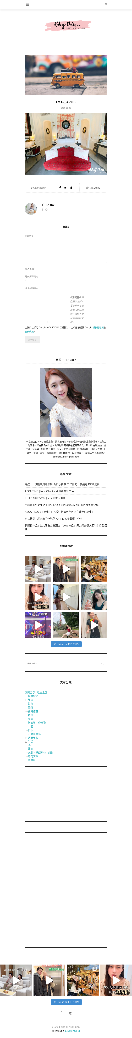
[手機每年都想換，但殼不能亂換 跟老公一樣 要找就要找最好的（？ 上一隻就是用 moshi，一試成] (94, 597)
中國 (30, 726)
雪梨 (30, 707)
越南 (30, 703)
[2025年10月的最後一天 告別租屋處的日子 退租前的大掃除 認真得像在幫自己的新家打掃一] (66, 597)
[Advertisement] (50, 794)
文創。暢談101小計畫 (40, 752)
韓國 (30, 715)
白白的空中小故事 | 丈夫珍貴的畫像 (45, 498)
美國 (30, 699)
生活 (30, 741)
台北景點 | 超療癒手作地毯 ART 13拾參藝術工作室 (53, 518)
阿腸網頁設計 (72, 1031)
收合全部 (42, 692)
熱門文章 (33, 756)
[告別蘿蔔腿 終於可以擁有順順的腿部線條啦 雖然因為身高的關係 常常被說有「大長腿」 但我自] (66, 625)
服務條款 (29, 331)
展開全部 (30, 692)
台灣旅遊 (33, 711)
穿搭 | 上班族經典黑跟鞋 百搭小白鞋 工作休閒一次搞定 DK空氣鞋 (62, 484)
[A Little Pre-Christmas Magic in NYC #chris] (94, 569)
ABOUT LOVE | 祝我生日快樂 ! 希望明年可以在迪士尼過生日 (59, 511)
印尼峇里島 (34, 734)
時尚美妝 (33, 737)
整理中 (32, 760)
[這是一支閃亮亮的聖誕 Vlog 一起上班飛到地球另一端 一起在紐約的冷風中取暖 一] (66, 569)
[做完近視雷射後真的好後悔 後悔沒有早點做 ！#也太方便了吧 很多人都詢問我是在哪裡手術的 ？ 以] (38, 597)
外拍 (30, 748)
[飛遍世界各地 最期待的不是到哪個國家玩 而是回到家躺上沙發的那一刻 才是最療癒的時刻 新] (38, 569)
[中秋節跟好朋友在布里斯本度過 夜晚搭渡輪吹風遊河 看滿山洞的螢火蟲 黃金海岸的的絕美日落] (94, 625)
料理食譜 (33, 696)
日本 (30, 730)
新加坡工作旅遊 (37, 722)
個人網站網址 (31, 288)
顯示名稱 (30, 269)
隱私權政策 (98, 327)
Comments (38, 187)
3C (29, 744)
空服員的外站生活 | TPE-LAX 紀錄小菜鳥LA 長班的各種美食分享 (61, 504)
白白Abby (95, 188)
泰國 (30, 718)
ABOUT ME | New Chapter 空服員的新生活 (49, 491)
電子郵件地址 (31, 278)
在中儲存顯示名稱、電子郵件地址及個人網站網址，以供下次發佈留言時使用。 (77, 309)
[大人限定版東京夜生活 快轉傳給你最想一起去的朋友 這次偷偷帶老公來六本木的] (38, 625)
